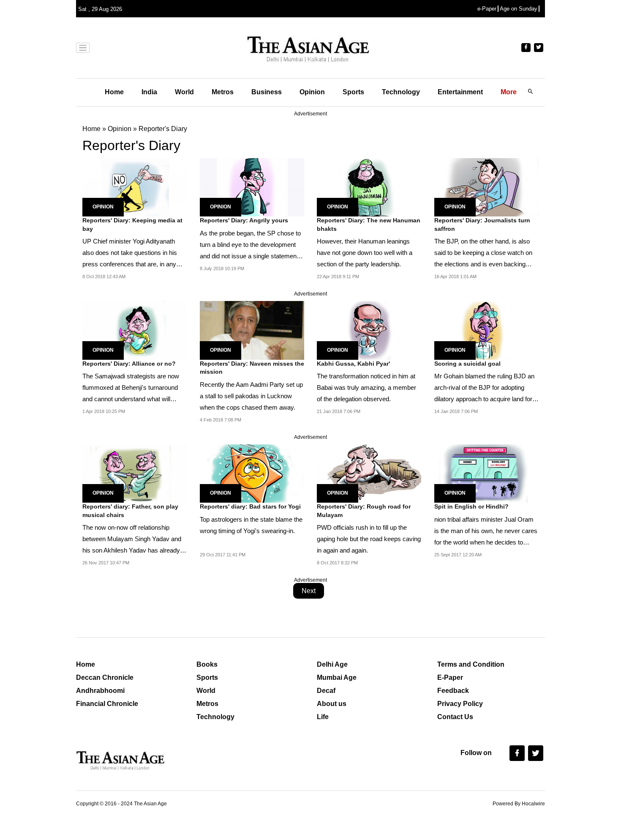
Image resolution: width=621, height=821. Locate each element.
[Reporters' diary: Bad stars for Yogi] (252, 472)
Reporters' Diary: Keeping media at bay (132, 224)
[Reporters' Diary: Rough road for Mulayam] (369, 472)
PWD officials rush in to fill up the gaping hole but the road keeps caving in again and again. (369, 539)
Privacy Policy (460, 703)
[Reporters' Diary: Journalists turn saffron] (486, 186)
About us (331, 703)
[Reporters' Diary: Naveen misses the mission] (252, 330)
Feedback (453, 690)
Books (207, 664)
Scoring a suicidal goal (467, 363)
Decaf (326, 690)
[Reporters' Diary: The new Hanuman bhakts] (369, 186)
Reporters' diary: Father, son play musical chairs (130, 510)
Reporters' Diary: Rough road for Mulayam (364, 510)
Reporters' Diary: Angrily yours (244, 220)
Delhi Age (332, 664)
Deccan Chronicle (104, 677)
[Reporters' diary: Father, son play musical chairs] (134, 472)
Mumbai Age (337, 677)
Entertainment (460, 92)
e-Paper (486, 8)
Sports (353, 92)
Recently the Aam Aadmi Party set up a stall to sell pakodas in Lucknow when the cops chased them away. (251, 396)
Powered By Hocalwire (519, 804)
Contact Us (455, 716)
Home (114, 92)
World (184, 92)
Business (266, 92)
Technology (401, 92)
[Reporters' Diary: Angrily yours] (252, 186)
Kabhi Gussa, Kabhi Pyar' (353, 363)
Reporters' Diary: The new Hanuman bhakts (368, 224)
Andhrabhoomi (100, 690)
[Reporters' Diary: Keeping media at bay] (134, 186)
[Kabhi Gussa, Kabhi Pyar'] (369, 330)
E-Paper (450, 677)
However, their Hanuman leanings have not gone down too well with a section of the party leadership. (364, 253)
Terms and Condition (470, 664)
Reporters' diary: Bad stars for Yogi (250, 506)
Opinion (312, 92)
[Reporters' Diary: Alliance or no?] (134, 330)
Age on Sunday (518, 8)
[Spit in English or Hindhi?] (486, 472)
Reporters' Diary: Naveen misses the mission (252, 367)
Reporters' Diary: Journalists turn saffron (482, 224)
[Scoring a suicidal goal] (486, 330)
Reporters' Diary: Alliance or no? (129, 363)
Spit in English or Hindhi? (471, 506)
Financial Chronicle (107, 703)
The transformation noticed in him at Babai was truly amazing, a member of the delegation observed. (366, 387)
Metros (223, 92)
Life (323, 716)
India (149, 92)
